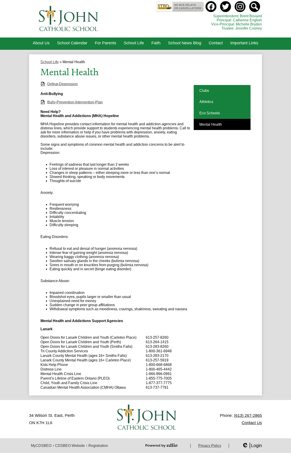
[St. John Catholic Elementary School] (69, 19)
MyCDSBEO (41, 446)
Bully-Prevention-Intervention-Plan (75, 102)
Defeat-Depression (62, 84)
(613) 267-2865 (248, 415)
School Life (49, 62)
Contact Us (252, 422)
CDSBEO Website (70, 446)
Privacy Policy (209, 446)
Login (252, 445)
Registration (98, 446)
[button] (41, 44)
